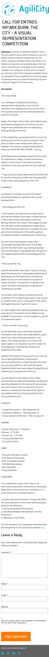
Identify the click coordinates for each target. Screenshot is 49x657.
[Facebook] (19, 653)
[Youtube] (13, 653)
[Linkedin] (2, 653)
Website (4, 607)
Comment (6, 552)
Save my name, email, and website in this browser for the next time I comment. (23, 622)
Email (4, 595)
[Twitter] (8, 653)
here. (43, 527)
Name (4, 584)
